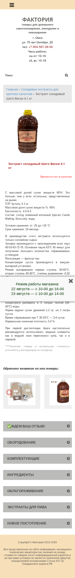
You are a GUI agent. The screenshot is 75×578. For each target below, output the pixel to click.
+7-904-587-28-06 (41, 47)
